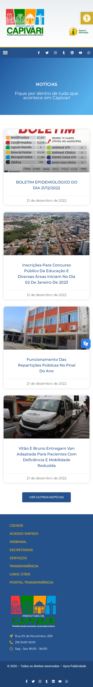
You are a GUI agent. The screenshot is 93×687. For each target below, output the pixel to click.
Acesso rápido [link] (24, 533)
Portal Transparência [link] (31, 582)
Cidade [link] (16, 525)
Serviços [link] (18, 558)
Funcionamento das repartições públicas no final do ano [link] (46, 365)
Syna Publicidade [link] (74, 666)
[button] (5, 53)
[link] (87, 18)
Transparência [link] (24, 566)
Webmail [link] (18, 542)
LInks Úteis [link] (20, 574)
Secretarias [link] (21, 550)
